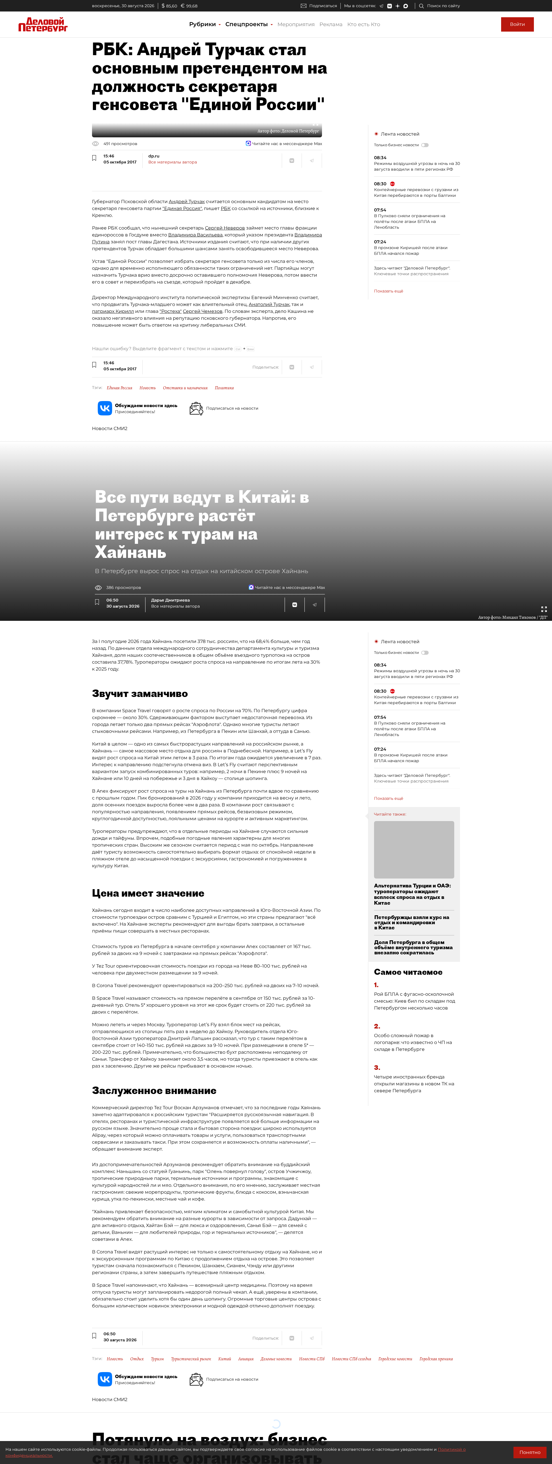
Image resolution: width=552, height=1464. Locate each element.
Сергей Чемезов (203, 311)
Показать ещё (388, 291)
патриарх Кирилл (113, 311)
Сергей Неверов (225, 228)
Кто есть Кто (363, 24)
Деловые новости (276, 1359)
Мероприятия (296, 24)
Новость (147, 388)
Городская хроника (436, 1359)
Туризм (157, 1359)
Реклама (331, 24)
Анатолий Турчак (269, 304)
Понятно (530, 1452)
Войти (517, 24)
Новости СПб (312, 1359)
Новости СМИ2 (109, 428)
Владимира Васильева (195, 235)
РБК (226, 208)
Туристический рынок (191, 1359)
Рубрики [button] (203, 24)
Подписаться (323, 5)
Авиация (246, 1359)
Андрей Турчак (187, 201)
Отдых (137, 1359)
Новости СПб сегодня (351, 1359)
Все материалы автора (172, 162)
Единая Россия (119, 388)
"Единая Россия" (182, 208)
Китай (224, 1359)
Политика (224, 388)
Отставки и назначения (185, 388)
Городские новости (395, 1359)
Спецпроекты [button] (247, 24)
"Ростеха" (171, 311)
